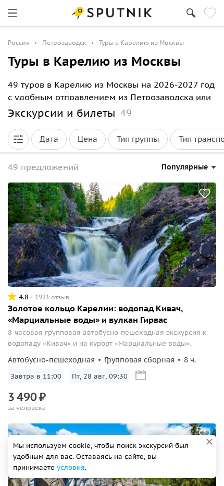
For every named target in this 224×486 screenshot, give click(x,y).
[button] (18, 139)
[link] (12, 13)
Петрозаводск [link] (64, 42)
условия (71, 467)
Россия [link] (19, 42)
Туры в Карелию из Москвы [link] (141, 42)
